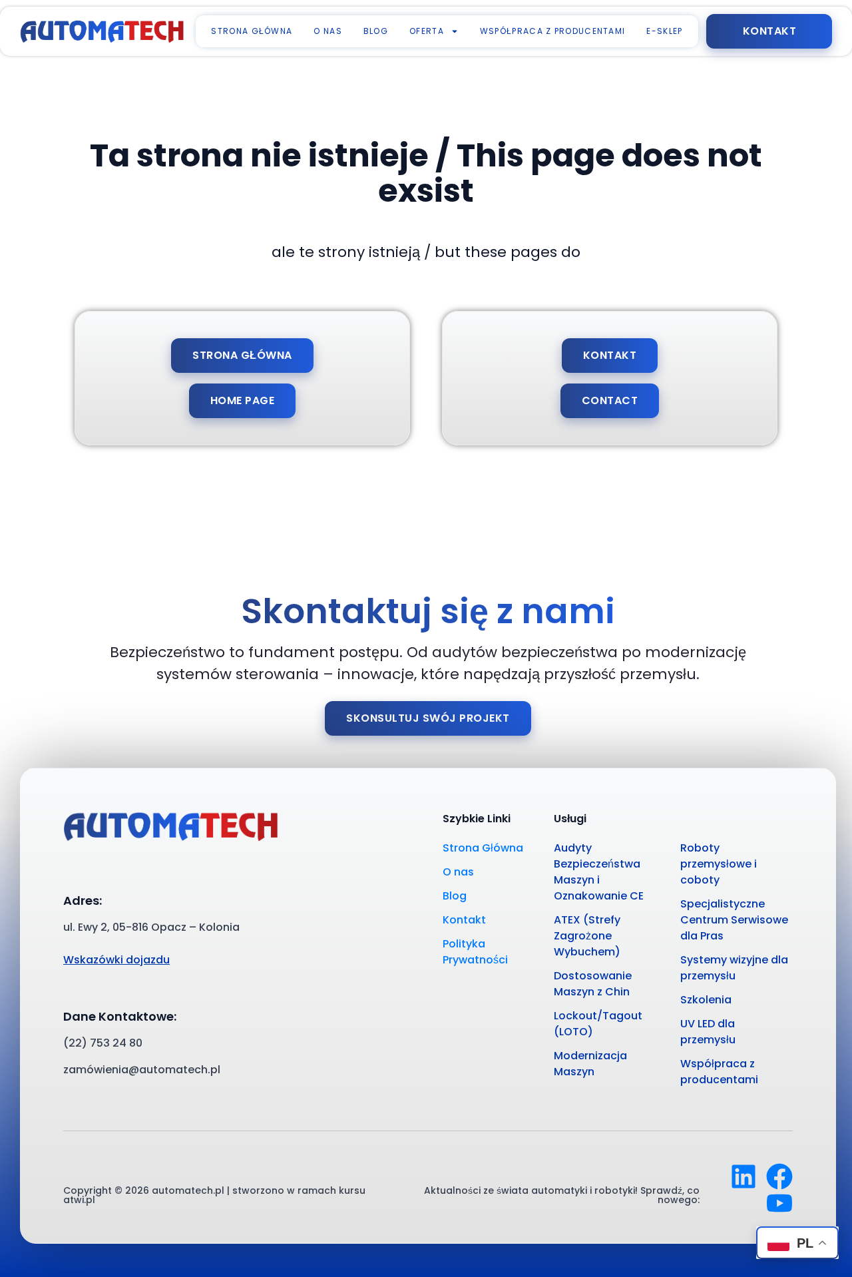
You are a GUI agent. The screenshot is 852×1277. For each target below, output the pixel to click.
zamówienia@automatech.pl (141, 1069)
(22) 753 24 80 (102, 1043)
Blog (375, 31)
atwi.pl (79, 1199)
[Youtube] (779, 1203)
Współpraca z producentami (553, 31)
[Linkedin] (743, 1176)
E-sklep (664, 31)
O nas (328, 31)
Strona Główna (251, 31)
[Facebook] (779, 1176)
